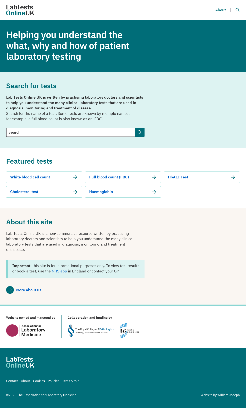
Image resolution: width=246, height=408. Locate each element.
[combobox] (70, 132)
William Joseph (228, 395)
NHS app (59, 271)
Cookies (39, 381)
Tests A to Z (70, 381)
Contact (12, 381)
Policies (53, 381)
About (220, 9)
